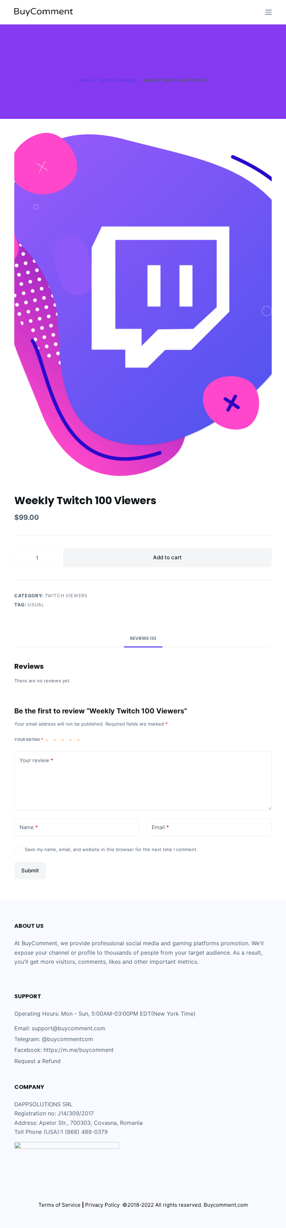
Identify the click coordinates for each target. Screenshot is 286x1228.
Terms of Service (59, 1205)
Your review (36, 760)
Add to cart (167, 557)
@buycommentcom (67, 1039)
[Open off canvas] (268, 12)
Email (160, 827)
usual (36, 604)
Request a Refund (37, 1061)
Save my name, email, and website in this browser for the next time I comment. (111, 849)
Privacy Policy (103, 1205)
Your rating (28, 739)
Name (29, 827)
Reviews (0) (143, 638)
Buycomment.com (226, 1205)
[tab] (143, 638)
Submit (30, 870)
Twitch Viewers (66, 595)
